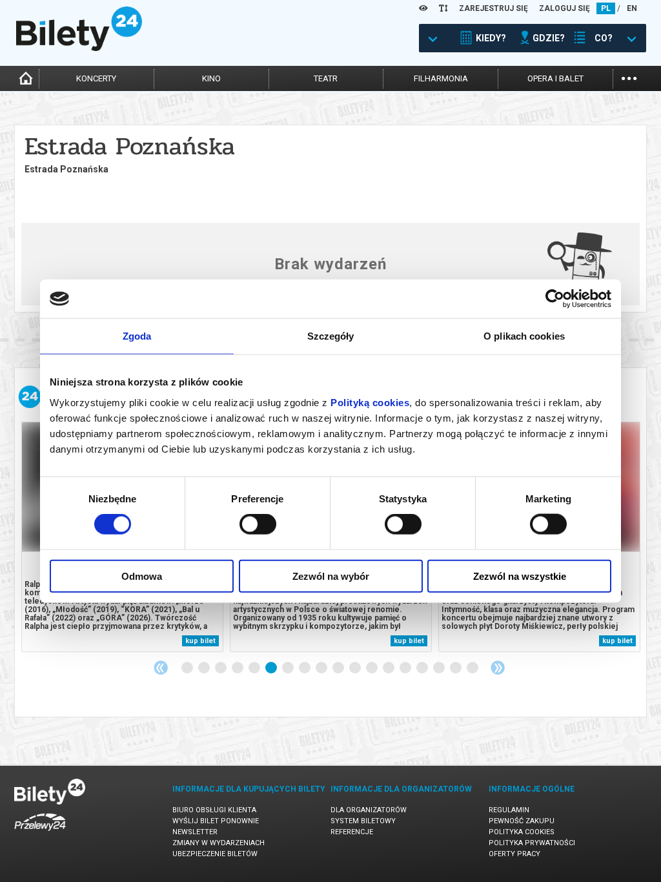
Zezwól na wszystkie (519, 575)
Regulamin (509, 810)
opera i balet (555, 78)
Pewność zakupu (521, 821)
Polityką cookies (369, 401)
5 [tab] (255, 668)
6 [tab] (271, 668)
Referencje (351, 832)
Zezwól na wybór (330, 575)
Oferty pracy (514, 854)
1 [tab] (187, 668)
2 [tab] (204, 668)
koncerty (96, 78)
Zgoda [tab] (137, 336)
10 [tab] (338, 668)
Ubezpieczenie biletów (215, 854)
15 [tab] (422, 668)
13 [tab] (389, 668)
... (629, 77)
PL (606, 8)
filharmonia (441, 78)
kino (211, 78)
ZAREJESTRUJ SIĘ (493, 8)
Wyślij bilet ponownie (215, 821)
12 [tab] (372, 668)
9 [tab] (322, 668)
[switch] (257, 524)
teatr (326, 78)
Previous (161, 668)
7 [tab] (288, 668)
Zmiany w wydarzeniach (218, 843)
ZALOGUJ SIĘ (564, 8)
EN (632, 8)
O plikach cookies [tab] (524, 336)
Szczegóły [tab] (330, 336)
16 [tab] (439, 668)
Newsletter (195, 832)
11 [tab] (355, 668)
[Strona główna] (79, 48)
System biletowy (363, 821)
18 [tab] (473, 668)
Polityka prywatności (532, 843)
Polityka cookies (521, 832)
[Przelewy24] (40, 833)
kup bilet (200, 641)
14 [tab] (406, 668)
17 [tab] (456, 668)
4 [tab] (238, 668)
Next (498, 668)
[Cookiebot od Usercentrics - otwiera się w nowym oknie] (554, 299)
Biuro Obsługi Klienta (214, 810)
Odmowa (141, 575)
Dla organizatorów (368, 810)
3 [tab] (221, 668)
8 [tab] (305, 668)
